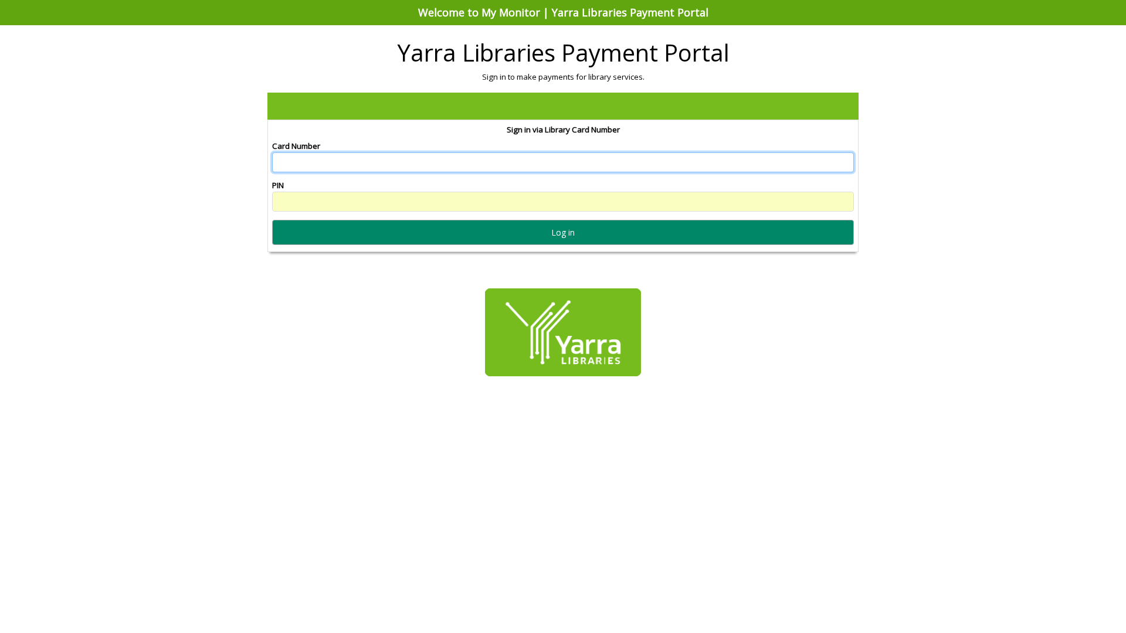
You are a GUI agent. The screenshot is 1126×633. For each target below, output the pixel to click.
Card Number (296, 146)
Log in (563, 232)
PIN (278, 185)
